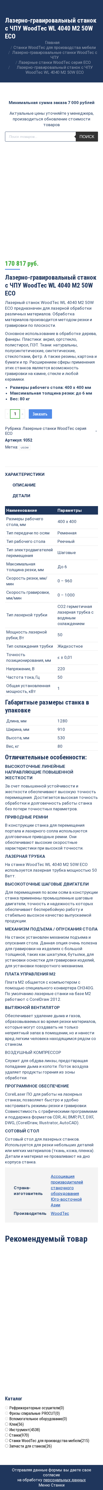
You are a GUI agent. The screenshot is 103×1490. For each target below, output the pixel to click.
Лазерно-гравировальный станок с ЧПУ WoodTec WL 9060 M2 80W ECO (76, 1292)
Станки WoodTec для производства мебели (49, 1440)
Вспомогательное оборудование (38, 1418)
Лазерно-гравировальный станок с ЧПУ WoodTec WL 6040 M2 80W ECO (28, 1360)
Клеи (16, 1424)
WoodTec (60, 1213)
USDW (24, 447)
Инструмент (24, 1429)
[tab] (51, 472)
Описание (24, 485)
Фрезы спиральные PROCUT (34, 1413)
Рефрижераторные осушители (36, 1408)
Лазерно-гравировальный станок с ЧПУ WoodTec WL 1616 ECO (28, 1292)
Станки (19, 1435)
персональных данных (64, 1480)
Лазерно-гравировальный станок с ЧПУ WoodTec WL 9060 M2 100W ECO (76, 1360)
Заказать (40, 414)
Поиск (87, 136)
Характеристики (24, 474)
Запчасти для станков (30, 1446)
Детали (21, 495)
